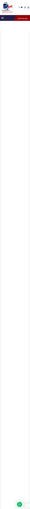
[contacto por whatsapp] (19, 7)
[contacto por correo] (22, 7)
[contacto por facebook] (25, 7)
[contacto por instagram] (28, 7)
